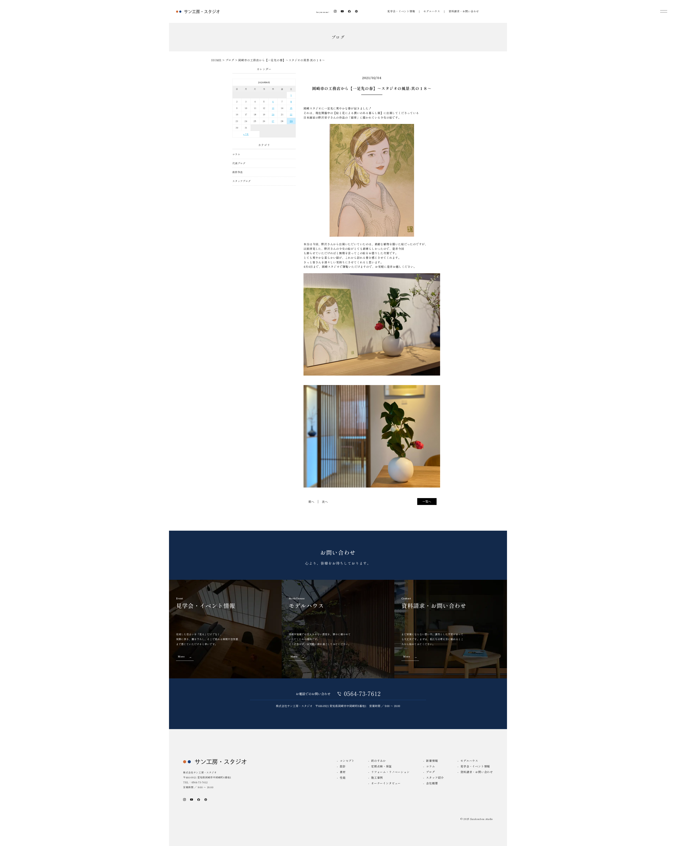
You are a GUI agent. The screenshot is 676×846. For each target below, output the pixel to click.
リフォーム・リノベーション (390, 772)
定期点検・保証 (381, 766)
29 (291, 121)
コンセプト (347, 760)
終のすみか (378, 760)
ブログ (430, 772)
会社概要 (432, 783)
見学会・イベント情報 (401, 11)
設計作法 (237, 172)
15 (291, 108)
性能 (343, 777)
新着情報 (432, 760)
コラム (236, 154)
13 (273, 108)
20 (273, 114)
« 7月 (246, 134)
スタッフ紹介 (435, 777)
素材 (343, 772)
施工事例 (377, 777)
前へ (311, 501)
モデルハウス (431, 11)
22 (291, 114)
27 (273, 121)
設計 (343, 766)
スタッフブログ (241, 181)
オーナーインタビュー (386, 783)
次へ (325, 501)
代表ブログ (238, 163)
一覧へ (427, 501)
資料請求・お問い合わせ (464, 11)
